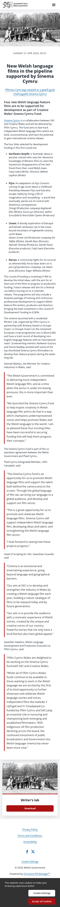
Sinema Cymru (12, 120)
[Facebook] (27, 851)
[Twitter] (33, 851)
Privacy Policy (30, 829)
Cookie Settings (30, 861)
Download (30, 808)
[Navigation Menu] (53, 4)
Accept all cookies (42, 901)
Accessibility (30, 841)
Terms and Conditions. (30, 835)
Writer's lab (30, 800)
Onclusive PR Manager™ (37, 873)
